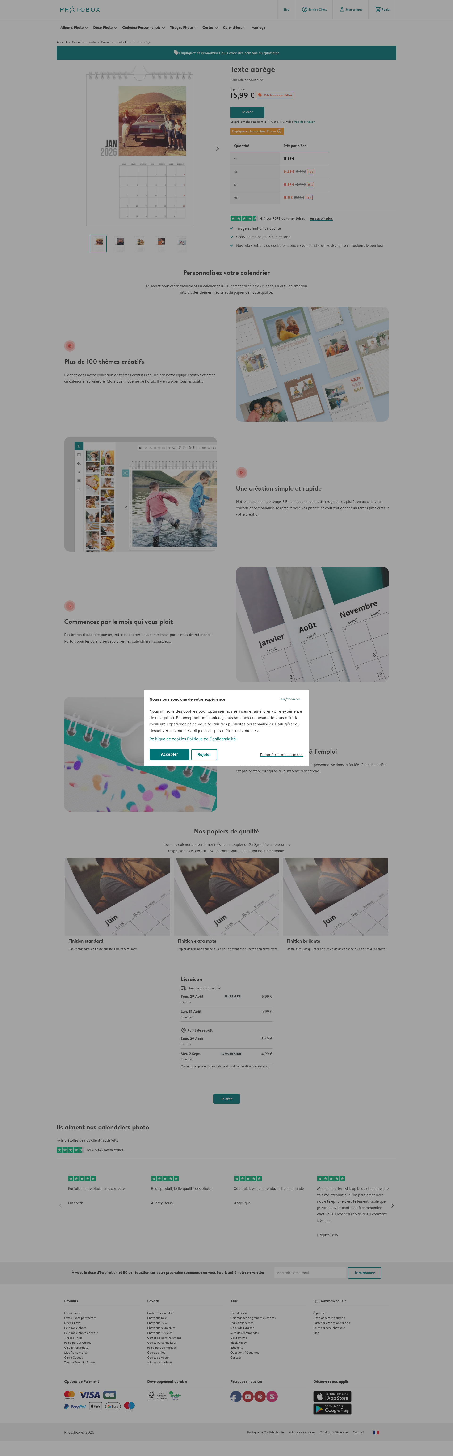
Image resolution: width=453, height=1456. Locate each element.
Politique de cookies (168, 738)
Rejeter (204, 754)
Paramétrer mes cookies (281, 754)
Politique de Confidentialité (211, 738)
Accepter (169, 754)
